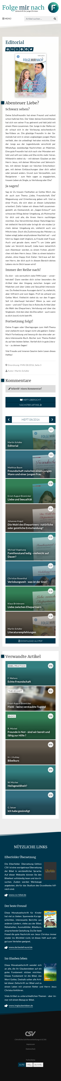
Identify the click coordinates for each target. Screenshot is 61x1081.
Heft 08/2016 (31, 419)
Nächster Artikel (29, 405)
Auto (21, 1064)
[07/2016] (8, 419)
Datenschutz (30, 1049)
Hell (29, 1064)
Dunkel (38, 1064)
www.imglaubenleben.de (21, 1005)
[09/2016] (52, 419)
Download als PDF (31, 641)
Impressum (30, 1044)
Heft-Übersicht (32, 399)
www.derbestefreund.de (20, 947)
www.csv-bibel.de (17, 894)
